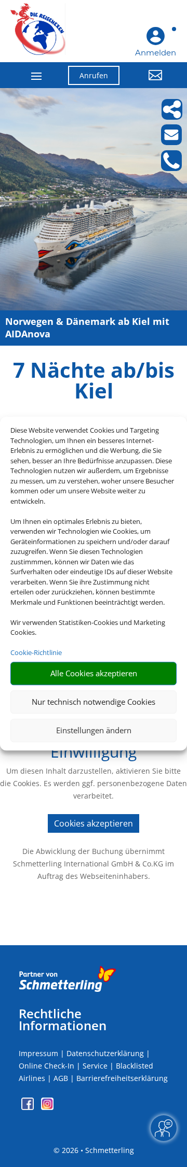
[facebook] (28, 1107)
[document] (93, 383)
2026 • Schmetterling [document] (97, 1150)
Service (95, 1066)
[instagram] (47, 1107)
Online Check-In (46, 1066)
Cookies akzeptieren (93, 823)
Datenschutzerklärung (105, 1053)
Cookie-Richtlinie (36, 652)
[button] (149, 82)
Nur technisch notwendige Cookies (93, 701)
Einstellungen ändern (93, 730)
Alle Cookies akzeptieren (93, 673)
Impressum (38, 1053)
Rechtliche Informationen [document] (62, 1019)
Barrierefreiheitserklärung (122, 1078)
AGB (61, 1078)
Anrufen (93, 75)
